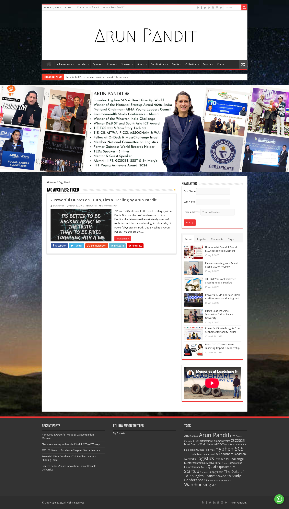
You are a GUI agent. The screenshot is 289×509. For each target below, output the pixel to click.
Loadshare (226, 454)
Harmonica (240, 444)
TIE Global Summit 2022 (220, 480)
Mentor (188, 462)
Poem (204, 467)
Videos (140, 64)
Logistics (205, 458)
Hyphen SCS (229, 449)
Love (217, 459)
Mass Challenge (232, 459)
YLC (214, 485)
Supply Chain (216, 471)
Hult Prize (209, 450)
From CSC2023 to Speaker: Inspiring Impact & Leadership (97, 76)
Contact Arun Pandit (88, 7)
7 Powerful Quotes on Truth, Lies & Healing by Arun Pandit (104, 200)
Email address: (192, 212)
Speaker (126, 64)
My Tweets (119, 433)
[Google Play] (220, 7)
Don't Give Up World (195, 444)
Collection (191, 64)
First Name (190, 191)
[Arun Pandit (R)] (144, 34)
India (194, 454)
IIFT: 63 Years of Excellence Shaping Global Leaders (71, 450)
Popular (201, 239)
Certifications (158, 64)
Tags (231, 239)
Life (216, 454)
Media (175, 64)
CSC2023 (238, 440)
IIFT (187, 454)
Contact (221, 64)
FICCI (220, 444)
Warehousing (197, 484)
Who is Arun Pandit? (113, 7)
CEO (195, 440)
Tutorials (208, 64)
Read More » (123, 238)
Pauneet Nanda (192, 467)
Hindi (187, 450)
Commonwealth (221, 440)
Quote (213, 466)
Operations (236, 463)
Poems (111, 64)
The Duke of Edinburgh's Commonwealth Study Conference (214, 476)
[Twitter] (205, 7)
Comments (217, 239)
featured (212, 444)
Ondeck (225, 463)
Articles (82, 64)
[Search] (244, 7)
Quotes (97, 64)
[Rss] (198, 7)
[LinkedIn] (209, 7)
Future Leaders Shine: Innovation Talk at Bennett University (220, 314)
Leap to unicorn (205, 454)
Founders (229, 444)
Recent (188, 239)
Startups (204, 472)
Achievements (64, 64)
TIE (205, 480)
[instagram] (217, 7)
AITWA (195, 436)
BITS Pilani (236, 436)
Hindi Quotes (197, 449)
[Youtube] (213, 7)
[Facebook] (201, 7)
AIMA (187, 436)
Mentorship (199, 462)
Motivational (213, 462)
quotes (224, 467)
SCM (232, 467)
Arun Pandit (214, 435)
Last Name (189, 201)
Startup (191, 471)
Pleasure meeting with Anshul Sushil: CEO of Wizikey (71, 444)
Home (49, 64)
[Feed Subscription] (175, 190)
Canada (188, 441)
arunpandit (58, 206)
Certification (205, 441)
